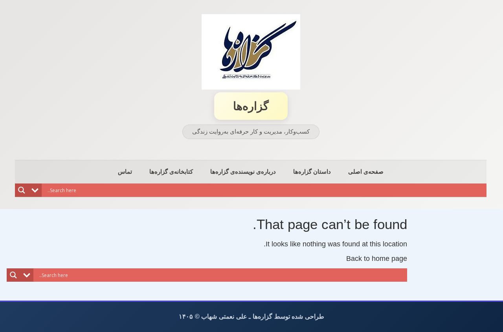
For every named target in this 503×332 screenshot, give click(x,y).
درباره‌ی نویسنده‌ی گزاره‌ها (243, 171)
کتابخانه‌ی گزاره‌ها (171, 171)
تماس (125, 171)
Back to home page (376, 258)
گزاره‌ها (251, 106)
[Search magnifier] (21, 190)
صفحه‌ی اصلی (366, 171)
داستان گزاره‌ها (312, 171)
